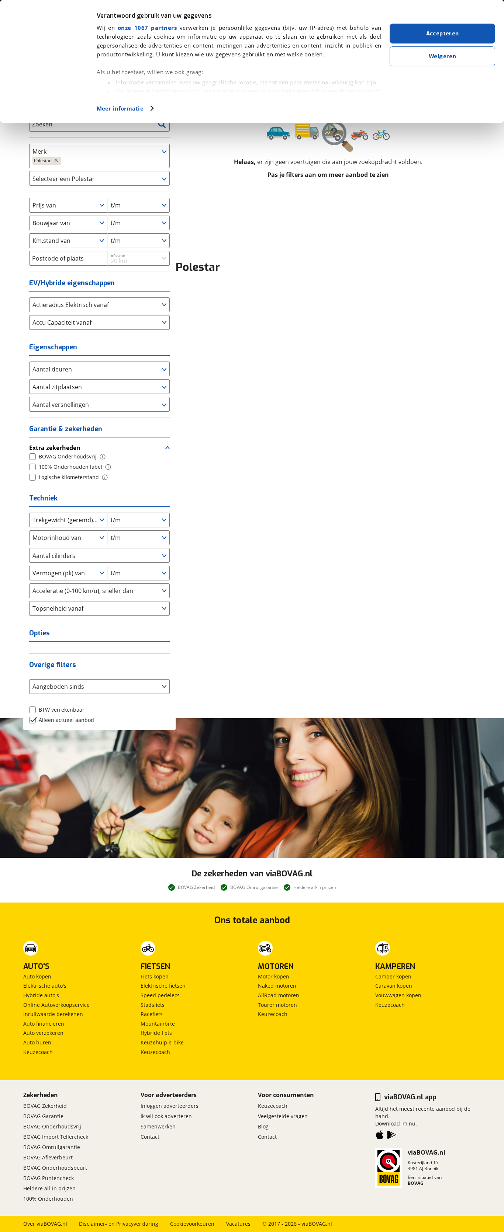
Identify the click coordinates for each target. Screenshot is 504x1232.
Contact (150, 1136)
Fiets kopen (155, 976)
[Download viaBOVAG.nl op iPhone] (379, 1136)
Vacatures (238, 1223)
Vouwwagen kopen (398, 995)
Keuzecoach (38, 1051)
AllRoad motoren (278, 995)
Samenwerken (158, 1126)
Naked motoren (277, 985)
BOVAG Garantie (43, 1116)
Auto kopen (37, 976)
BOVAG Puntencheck (48, 1178)
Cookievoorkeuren (192, 1223)
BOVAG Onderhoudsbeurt (55, 1167)
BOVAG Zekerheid (45, 1105)
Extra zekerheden (54, 448)
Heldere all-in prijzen (49, 1188)
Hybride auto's (41, 995)
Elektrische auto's (44, 985)
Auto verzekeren (43, 1032)
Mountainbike (158, 1023)
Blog (263, 1126)
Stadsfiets (153, 1004)
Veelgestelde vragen (283, 1116)
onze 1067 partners (147, 27)
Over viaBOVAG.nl (45, 1223)
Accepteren (442, 33)
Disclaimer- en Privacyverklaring (118, 1223)
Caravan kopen (393, 985)
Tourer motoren (277, 1004)
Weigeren (442, 56)
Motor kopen (273, 976)
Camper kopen (393, 976)
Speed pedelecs (160, 995)
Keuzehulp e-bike (162, 1042)
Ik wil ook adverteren (166, 1116)
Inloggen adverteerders (170, 1105)
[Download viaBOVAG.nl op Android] (391, 1136)
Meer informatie (120, 108)
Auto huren (37, 1042)
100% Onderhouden (48, 1198)
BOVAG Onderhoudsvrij (52, 1126)
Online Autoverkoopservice (56, 1004)
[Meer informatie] (103, 456)
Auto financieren (43, 1023)
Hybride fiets (156, 1032)
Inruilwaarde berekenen (53, 1014)
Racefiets (152, 1014)
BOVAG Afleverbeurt (48, 1157)
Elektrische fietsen (163, 985)
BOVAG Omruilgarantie (51, 1147)
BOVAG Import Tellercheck (55, 1136)
